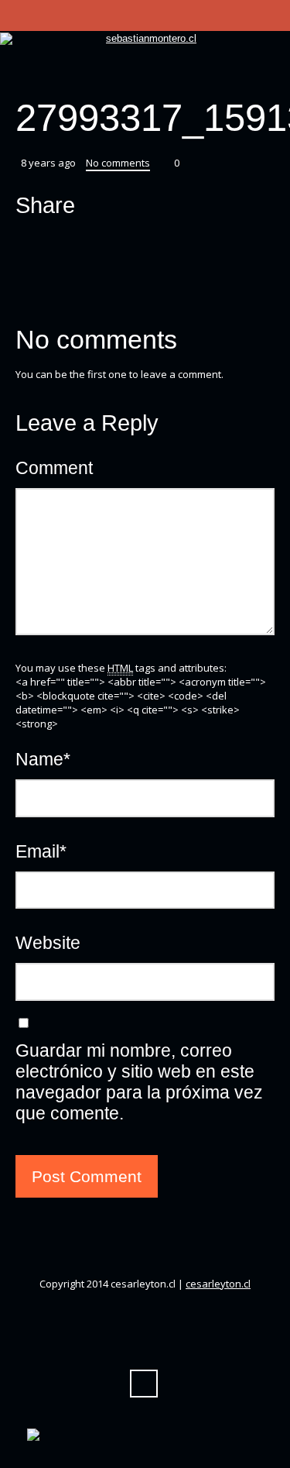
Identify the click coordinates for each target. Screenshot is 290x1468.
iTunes (158, 73)
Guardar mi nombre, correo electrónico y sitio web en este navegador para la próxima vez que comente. (139, 1081)
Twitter (46, 73)
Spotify (213, 73)
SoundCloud (186, 73)
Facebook (74, 73)
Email (41, 851)
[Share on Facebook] (59, 243)
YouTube (130, 73)
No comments (118, 163)
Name (42, 759)
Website (47, 943)
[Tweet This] (29, 243)
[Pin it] (117, 243)
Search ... (144, 1384)
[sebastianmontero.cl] (145, 39)
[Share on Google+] (88, 243)
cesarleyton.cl (218, 1284)
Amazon (102, 73)
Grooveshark (241, 73)
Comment (54, 468)
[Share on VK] (147, 243)
